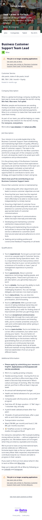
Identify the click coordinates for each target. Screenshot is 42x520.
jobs (5, 33)
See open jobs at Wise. (14, 62)
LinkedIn (7, 469)
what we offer (30, 127)
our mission (16, 127)
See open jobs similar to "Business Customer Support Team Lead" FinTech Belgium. (22, 65)
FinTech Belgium (18, 6)
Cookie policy (25, 515)
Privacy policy (16, 515)
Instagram (18, 469)
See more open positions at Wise (21, 497)
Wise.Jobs (21, 463)
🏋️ (6, 429)
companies (14, 33)
